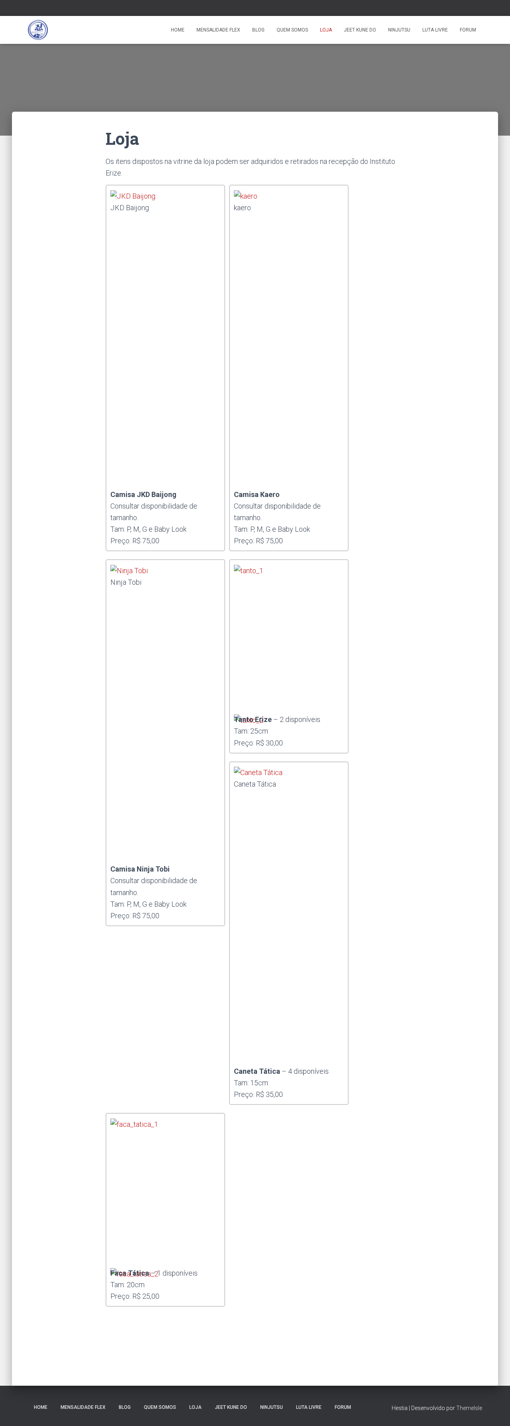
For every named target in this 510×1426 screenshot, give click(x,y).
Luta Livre (435, 30)
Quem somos (292, 30)
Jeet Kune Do (360, 30)
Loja (326, 30)
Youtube (60, 9)
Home (177, 30)
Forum (468, 30)
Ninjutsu (399, 30)
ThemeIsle (469, 1408)
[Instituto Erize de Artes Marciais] (38, 30)
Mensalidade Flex (218, 30)
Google (40, 9)
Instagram (50, 9)
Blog (258, 30)
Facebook (30, 9)
